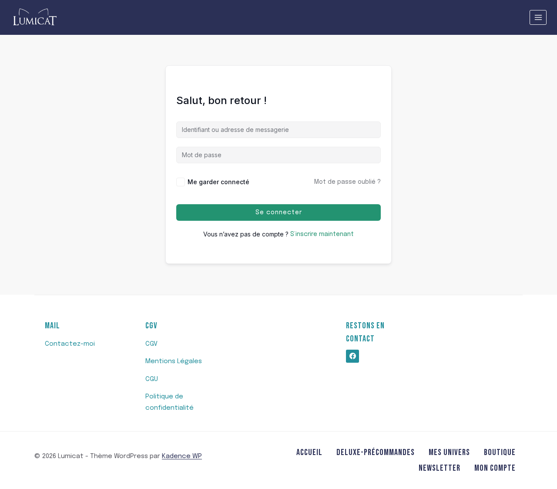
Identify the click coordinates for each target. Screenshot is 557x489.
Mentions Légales (173, 361)
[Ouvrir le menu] (538, 17)
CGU (151, 379)
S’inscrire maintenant (322, 234)
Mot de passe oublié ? (347, 182)
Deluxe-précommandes (375, 452)
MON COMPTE (495, 468)
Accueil (309, 452)
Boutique (500, 452)
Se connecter (278, 212)
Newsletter (439, 468)
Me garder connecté (218, 181)
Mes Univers (449, 452)
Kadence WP (182, 456)
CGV (151, 344)
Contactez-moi (70, 344)
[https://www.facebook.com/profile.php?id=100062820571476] (352, 356)
